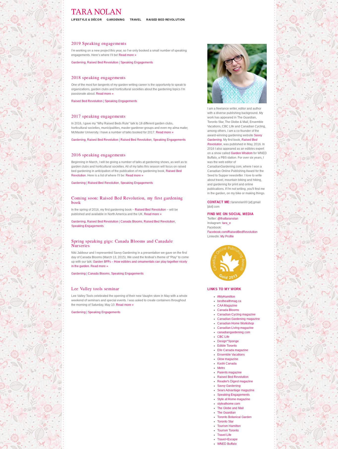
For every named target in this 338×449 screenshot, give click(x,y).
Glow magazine (227, 359)
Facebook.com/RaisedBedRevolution (232, 232)
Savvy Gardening (229, 386)
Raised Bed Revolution (165, 19)
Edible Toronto (227, 345)
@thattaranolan (227, 218)
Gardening (116, 19)
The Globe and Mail (230, 408)
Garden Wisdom (242, 153)
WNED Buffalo (227, 444)
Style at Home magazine (233, 399)
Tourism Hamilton (229, 426)
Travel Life (224, 435)
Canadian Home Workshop (235, 323)
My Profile (227, 236)
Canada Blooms (131, 221)
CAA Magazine (227, 305)
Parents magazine (229, 372)
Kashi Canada (227, 363)
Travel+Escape (227, 439)
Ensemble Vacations (231, 354)
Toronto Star (225, 421)
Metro (221, 368)
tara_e (226, 223)
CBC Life (223, 336)
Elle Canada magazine (232, 350)
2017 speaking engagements (98, 116)
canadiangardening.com (233, 332)
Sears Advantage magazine (235, 390)
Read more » (127, 55)
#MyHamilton (226, 296)
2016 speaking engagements (98, 155)
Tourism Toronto (228, 430)
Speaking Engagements (137, 62)
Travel (136, 19)
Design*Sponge (228, 341)
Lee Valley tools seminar (95, 288)
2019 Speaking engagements (98, 43)
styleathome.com (228, 403)
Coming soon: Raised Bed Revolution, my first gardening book (127, 200)
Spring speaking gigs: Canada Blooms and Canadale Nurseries (122, 243)
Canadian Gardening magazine (238, 319)
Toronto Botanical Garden (234, 417)
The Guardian (226, 412)
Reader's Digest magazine (235, 381)
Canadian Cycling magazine (236, 314)
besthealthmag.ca (229, 301)
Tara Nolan (96, 14)
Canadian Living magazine (235, 328)
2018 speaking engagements (98, 77)
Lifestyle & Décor (86, 19)
